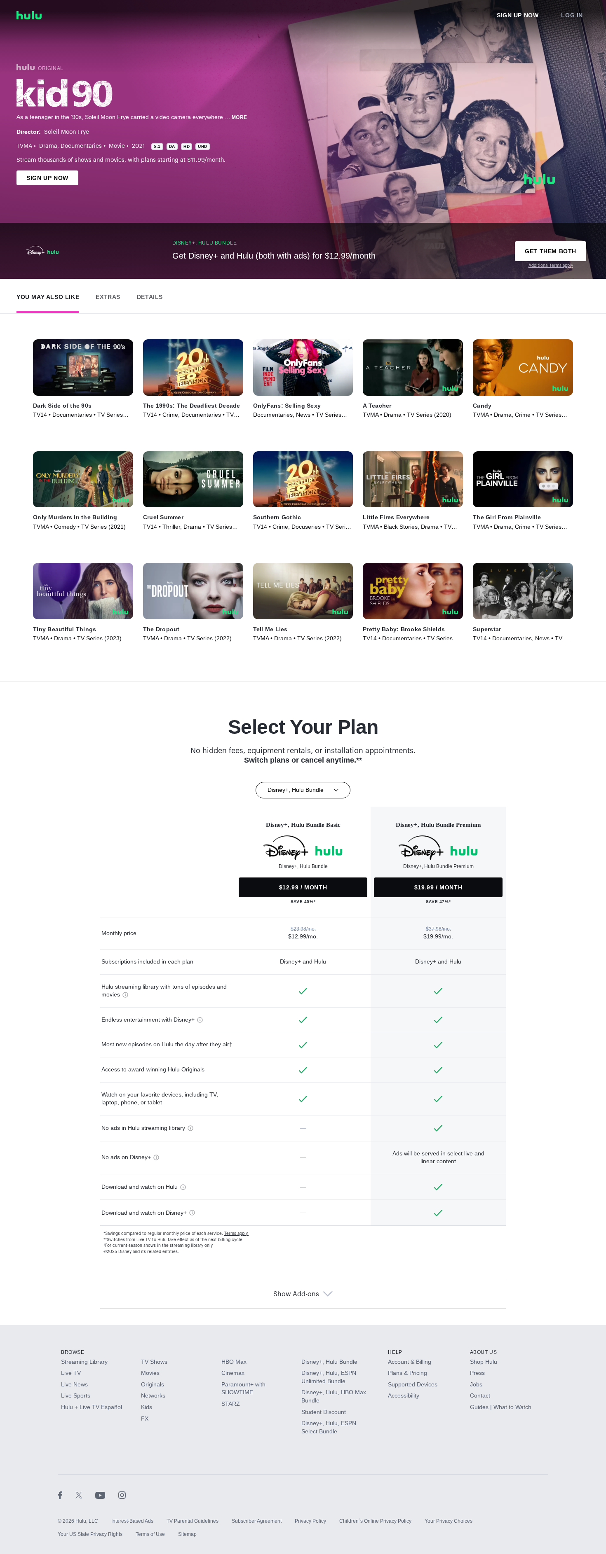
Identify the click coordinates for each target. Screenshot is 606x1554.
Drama (48, 146)
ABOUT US (483, 1352)
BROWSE (73, 1352)
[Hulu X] (85, 1494)
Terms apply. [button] (236, 1234)
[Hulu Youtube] (106, 1494)
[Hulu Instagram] (122, 1494)
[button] (47, 295)
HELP (395, 1352)
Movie (117, 146)
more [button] (239, 117)
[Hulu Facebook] (66, 1494)
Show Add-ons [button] (296, 1294)
